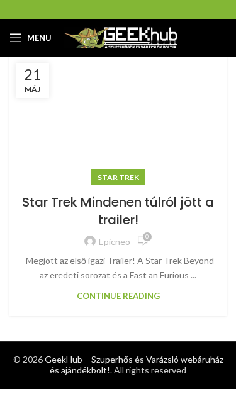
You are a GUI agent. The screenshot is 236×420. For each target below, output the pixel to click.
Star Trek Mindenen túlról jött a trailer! (118, 211)
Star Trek (118, 177)
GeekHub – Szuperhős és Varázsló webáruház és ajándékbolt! (134, 364)
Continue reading (118, 296)
